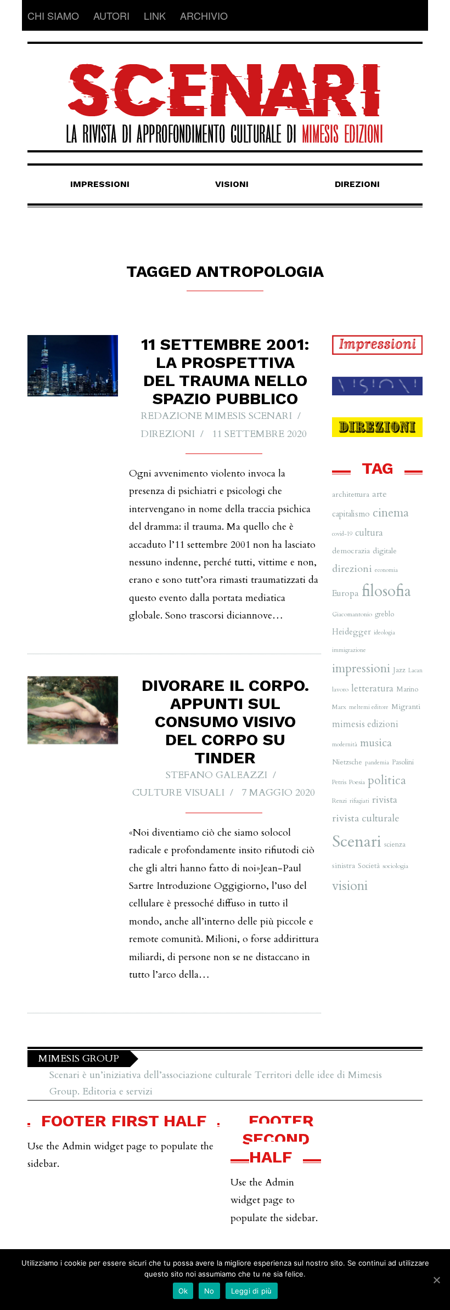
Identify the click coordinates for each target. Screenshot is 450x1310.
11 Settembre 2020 (259, 434)
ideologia (384, 632)
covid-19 (342, 534)
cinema (391, 513)
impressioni (361, 668)
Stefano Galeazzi (216, 775)
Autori (111, 15)
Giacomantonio (352, 614)
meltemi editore (369, 707)
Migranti (405, 706)
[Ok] (436, 1279)
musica (376, 742)
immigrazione (349, 650)
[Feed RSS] (414, 15)
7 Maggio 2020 (278, 792)
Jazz (399, 670)
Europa (345, 593)
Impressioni (100, 184)
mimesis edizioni (365, 724)
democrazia (351, 551)
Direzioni (357, 184)
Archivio (204, 15)
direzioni (352, 569)
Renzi (339, 800)
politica (387, 781)
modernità (344, 744)
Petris (339, 782)
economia (386, 570)
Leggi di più (251, 1290)
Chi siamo (53, 15)
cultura (369, 533)
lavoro (340, 689)
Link (155, 15)
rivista (384, 800)
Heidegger (351, 631)
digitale (385, 551)
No (209, 1290)
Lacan (415, 670)
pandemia (377, 762)
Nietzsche (347, 762)
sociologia (395, 865)
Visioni (232, 184)
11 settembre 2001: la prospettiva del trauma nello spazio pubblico (225, 371)
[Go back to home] (225, 93)
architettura (350, 494)
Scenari (356, 842)
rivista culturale (366, 818)
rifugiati (359, 801)
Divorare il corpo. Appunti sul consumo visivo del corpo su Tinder (225, 721)
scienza (395, 844)
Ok (183, 1290)
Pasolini (403, 762)
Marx (339, 706)
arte (379, 494)
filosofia (386, 591)
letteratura (372, 688)
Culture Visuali (178, 792)
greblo (384, 614)
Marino (407, 689)
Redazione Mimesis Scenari (216, 416)
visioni (350, 886)
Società (369, 866)
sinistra (343, 865)
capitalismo (351, 513)
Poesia (357, 782)
